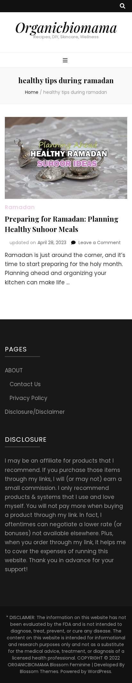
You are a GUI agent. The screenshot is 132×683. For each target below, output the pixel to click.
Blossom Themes (39, 671)
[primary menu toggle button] (66, 60)
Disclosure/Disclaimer (35, 412)
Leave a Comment (99, 242)
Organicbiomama (66, 27)
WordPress (99, 671)
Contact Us (25, 384)
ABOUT (14, 370)
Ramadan (20, 207)
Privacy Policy (28, 398)
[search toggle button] (122, 6)
